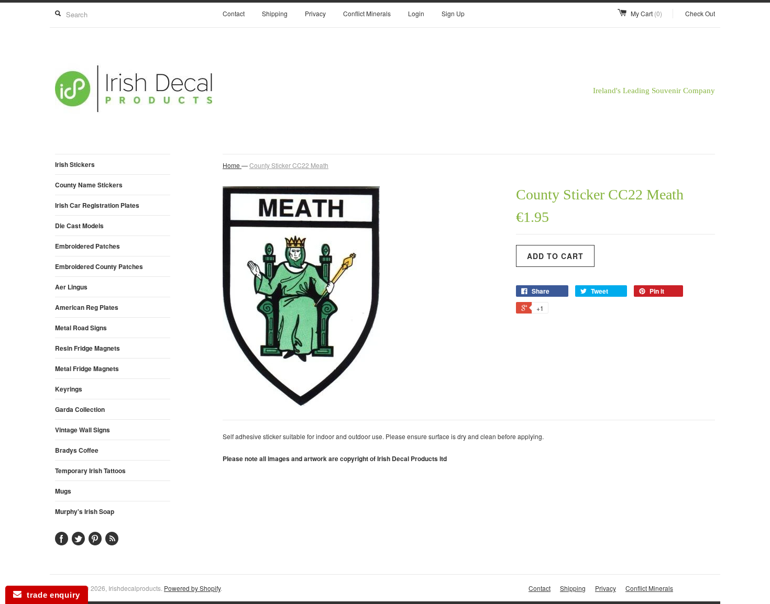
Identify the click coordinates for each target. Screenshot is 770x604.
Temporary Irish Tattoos (90, 470)
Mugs (63, 491)
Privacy (315, 13)
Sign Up (453, 13)
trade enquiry (50, 594)
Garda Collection (80, 409)
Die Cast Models (79, 225)
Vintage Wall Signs (82, 429)
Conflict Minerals (367, 13)
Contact (234, 13)
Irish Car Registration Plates (97, 205)
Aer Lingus (71, 287)
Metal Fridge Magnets (87, 368)
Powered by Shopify (192, 588)
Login (416, 13)
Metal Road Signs (81, 327)
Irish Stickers (75, 164)
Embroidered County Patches (99, 266)
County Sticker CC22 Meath (288, 165)
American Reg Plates (86, 307)
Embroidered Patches (87, 246)
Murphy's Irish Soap (84, 511)
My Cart (646, 13)
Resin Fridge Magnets (87, 348)
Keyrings (68, 389)
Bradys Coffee (76, 450)
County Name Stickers (89, 184)
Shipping (275, 13)
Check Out (700, 13)
